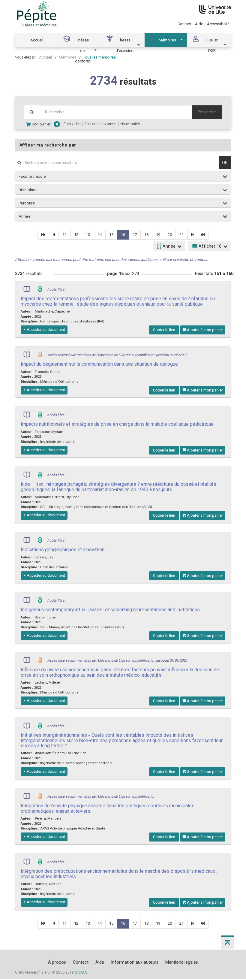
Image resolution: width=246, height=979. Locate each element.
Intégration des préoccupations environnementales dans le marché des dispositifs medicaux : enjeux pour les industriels (119, 873)
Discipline (28, 190)
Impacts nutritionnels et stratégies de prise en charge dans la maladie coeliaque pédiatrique (117, 424)
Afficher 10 (210, 246)
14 (100, 235)
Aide (199, 24)
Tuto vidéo (72, 124)
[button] (227, 942)
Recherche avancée (100, 124)
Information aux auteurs (134, 962)
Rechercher (206, 112)
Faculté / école (32, 176)
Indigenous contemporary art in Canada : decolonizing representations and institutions (110, 609)
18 (146, 235)
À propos (57, 962)
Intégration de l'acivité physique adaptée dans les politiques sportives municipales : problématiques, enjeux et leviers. (108, 808)
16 (123, 235)
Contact (184, 24)
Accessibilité (218, 24)
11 (64, 235)
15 (111, 235)
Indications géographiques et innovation (62, 549)
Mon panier (44, 124)
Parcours (27, 203)
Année (24, 216)
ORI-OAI (81, 972)
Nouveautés (130, 124)
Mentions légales (181, 962)
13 (88, 235)
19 (158, 235)
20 (170, 235)
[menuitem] (36, 40)
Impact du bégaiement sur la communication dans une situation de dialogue (99, 364)
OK (225, 162)
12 (76, 235)
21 (181, 235)
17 (135, 235)
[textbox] (115, 112)
